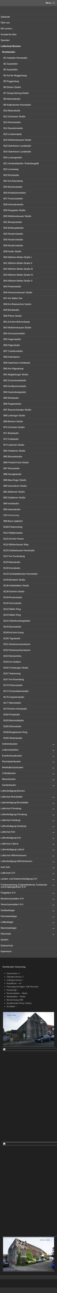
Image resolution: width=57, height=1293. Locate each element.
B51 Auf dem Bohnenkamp (16, 322)
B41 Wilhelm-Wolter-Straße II (17, 263)
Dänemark (6, 934)
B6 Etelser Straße (12, 87)
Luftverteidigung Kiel (11, 838)
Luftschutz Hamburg (10, 820)
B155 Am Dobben (12, 662)
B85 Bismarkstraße (12, 456)
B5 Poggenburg (11, 81)
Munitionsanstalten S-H (12, 898)
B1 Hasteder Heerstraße (15, 58)
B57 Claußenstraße (13, 351)
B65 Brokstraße (11, 398)
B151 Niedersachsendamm (16, 644)
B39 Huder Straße (12, 251)
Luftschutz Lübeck (9, 844)
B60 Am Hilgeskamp (13, 368)
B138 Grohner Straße (13, 591)
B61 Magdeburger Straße (15, 374)
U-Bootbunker (9, 773)
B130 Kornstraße (11, 568)
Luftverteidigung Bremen (13, 791)
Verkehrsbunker (10, 744)
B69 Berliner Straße (13, 421)
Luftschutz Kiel (8, 832)
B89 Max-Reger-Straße (14, 480)
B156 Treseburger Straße (15, 668)
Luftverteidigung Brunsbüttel (14, 802)
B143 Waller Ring (12, 615)
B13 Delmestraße (12, 122)
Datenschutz (7, 945)
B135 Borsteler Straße (14, 580)
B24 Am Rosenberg (13, 181)
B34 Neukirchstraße (13, 234)
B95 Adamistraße (11, 509)
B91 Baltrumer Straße (14, 492)
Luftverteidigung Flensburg (14, 814)
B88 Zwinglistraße (12, 474)
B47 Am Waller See (13, 298)
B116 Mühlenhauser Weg (15, 544)
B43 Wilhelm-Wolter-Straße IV (18, 275)
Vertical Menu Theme (34, 1290)
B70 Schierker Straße (14, 427)
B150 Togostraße (11, 638)
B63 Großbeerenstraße (14, 386)
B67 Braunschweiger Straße (17, 410)
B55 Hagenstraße (12, 339)
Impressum (6, 951)
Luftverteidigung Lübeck (12, 849)
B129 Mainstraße (11, 562)
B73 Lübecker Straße (13, 445)
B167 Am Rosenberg (13, 679)
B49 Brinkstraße (11, 310)
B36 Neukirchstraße (13, 245)
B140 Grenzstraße (12, 603)
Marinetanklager (9, 928)
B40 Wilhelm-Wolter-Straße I (17, 257)
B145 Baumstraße (12, 627)
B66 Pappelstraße (12, 404)
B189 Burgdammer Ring (15, 732)
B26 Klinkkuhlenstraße (14, 193)
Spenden (5, 40)
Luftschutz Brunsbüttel (11, 797)
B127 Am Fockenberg (14, 556)
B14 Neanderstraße (13, 128)
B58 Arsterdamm (11, 357)
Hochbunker (8, 52)
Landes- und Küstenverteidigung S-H (19, 879)
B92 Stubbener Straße (14, 497)
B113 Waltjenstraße (13, 533)
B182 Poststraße (11, 714)
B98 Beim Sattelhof (12, 521)
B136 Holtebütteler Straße (16, 585)
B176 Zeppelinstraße (13, 697)
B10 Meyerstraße (11, 110)
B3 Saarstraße (10, 69)
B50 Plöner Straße (12, 316)
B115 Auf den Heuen (13, 539)
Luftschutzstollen (10, 750)
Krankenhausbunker (12, 756)
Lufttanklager (7, 922)
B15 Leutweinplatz (12, 134)
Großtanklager (8, 910)
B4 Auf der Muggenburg (15, 75)
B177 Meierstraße (12, 703)
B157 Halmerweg (12, 673)
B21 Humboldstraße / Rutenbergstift (21, 163)
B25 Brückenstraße (12, 187)
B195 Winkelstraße (12, 738)
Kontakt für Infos (8, 34)
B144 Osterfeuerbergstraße (16, 621)
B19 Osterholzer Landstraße (17, 151)
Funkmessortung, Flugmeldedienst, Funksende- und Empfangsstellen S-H (24, 886)
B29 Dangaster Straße (14, 210)
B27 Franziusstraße (13, 198)
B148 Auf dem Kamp (13, 632)
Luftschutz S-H (8, 873)
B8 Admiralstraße (11, 99)
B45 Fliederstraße (12, 286)
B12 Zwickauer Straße (14, 116)
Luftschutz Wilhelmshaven (13, 855)
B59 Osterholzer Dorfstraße (16, 363)
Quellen (4, 939)
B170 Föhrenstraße (13, 685)
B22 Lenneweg (10, 169)
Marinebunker (9, 779)
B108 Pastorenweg (12, 527)
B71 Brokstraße (11, 433)
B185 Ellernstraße (12, 726)
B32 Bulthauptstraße (13, 228)
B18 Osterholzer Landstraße (17, 146)
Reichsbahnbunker (11, 761)
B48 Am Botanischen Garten (17, 304)
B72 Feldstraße (11, 439)
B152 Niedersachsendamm (16, 650)
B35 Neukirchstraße (13, 239)
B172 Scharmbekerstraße (16, 691)
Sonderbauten (9, 785)
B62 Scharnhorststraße (14, 380)
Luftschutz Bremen (11, 46)
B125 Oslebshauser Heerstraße (19, 550)
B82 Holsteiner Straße (14, 451)
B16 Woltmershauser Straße (17, 140)
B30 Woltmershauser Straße (17, 216)
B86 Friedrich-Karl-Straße (16, 462)
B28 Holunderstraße (13, 204)
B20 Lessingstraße (12, 157)
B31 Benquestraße (12, 222)
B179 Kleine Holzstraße (15, 709)
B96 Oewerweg (11, 515)
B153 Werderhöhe (12, 656)
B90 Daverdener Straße (15, 486)
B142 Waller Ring (12, 609)
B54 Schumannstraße (14, 333)
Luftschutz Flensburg (11, 808)
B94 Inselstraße (11, 503)
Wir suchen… (7, 28)
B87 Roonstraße (11, 468)
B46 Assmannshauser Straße (17, 292)
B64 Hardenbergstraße (14, 392)
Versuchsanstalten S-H (12, 904)
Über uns (5, 22)
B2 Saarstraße (10, 64)
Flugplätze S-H (8, 893)
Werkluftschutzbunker (12, 767)
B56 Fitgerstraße (11, 345)
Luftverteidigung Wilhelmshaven (16, 861)
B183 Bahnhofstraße (13, 720)
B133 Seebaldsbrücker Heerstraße (20, 574)
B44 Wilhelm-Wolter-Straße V (18, 281)
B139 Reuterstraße (12, 597)
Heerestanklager (9, 916)
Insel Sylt (5, 867)
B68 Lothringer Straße (14, 415)
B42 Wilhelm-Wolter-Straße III (18, 269)
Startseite (5, 17)
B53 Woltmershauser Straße (17, 327)
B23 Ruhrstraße (11, 175)
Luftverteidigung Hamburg (13, 826)
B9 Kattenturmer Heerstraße (17, 105)
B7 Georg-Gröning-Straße (16, 93)
